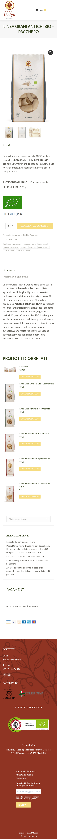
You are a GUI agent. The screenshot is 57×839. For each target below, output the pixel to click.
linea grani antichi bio (11, 247)
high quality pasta (30, 244)
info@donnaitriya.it (12, 659)
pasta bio (32, 247)
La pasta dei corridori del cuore (20, 542)
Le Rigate (23, 366)
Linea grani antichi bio (20, 235)
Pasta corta (34, 235)
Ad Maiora (33, 833)
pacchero (24, 247)
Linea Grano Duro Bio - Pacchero (34, 408)
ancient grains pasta (14, 244)
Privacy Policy (28, 745)
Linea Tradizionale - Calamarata (34, 433)
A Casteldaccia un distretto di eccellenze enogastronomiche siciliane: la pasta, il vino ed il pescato (28, 571)
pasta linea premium (23, 250)
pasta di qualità (9, 250)
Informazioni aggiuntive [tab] (15, 276)
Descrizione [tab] (9, 269)
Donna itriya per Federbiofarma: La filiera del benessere (27, 562)
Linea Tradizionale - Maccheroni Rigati (34, 485)
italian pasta (42, 244)
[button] (50, 52)
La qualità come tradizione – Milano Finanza (26, 556)
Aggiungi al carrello (34, 225)
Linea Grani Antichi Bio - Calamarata (36, 383)
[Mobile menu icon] (51, 10)
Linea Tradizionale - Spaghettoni (34, 458)
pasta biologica (43, 247)
